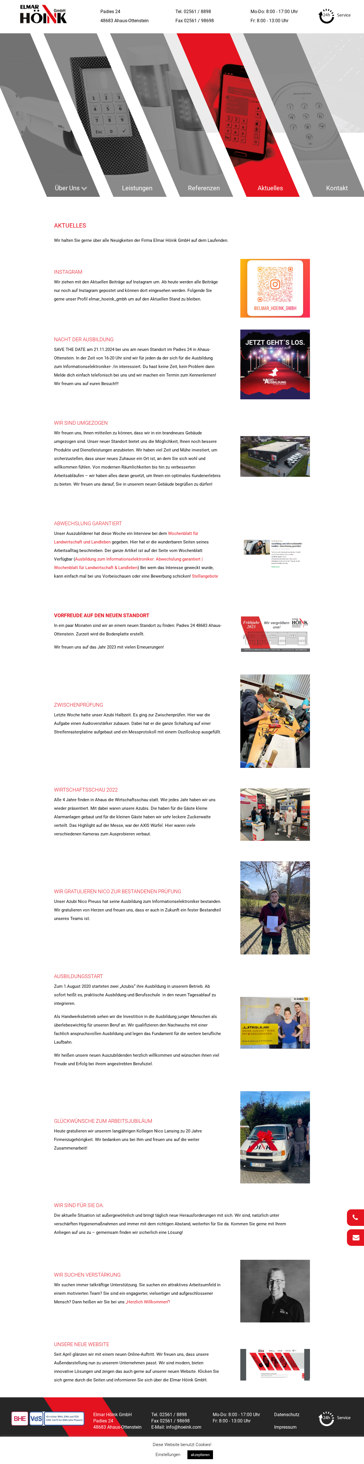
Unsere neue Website (81, 1344)
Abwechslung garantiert (88, 523)
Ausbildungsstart (78, 976)
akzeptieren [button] (200, 1455)
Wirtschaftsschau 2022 (86, 790)
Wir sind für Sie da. (79, 1205)
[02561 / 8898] (355, 1217)
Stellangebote (205, 576)
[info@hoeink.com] (355, 1237)
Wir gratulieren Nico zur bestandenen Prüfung (117, 891)
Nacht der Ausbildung (83, 339)
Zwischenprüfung (78, 705)
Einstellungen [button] (168, 1454)
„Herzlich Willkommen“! (148, 1301)
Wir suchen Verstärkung (87, 1275)
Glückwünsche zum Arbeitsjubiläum (103, 1121)
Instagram (68, 272)
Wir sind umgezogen (81, 423)
